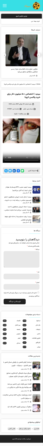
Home (38, 84)
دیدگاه (37, 249)
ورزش (31, 347)
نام (38, 272)
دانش (31, 334)
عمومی (11, 334)
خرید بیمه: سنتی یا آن (33, 21)
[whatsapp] (22, 170)
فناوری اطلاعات (31, 338)
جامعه (11, 329)
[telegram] (10, 170)
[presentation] (38, 55)
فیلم (24, 109)
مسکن (11, 343)
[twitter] (6, 170)
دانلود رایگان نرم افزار (24, 429)
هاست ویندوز (21, 439)
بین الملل (11, 325)
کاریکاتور (31, 342)
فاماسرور (36, 429)
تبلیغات (32, 329)
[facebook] (18, 170)
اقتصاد (11, 321)
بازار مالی (31, 325)
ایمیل (37, 282)
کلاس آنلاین (11, 429)
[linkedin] (14, 170)
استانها (31, 321)
